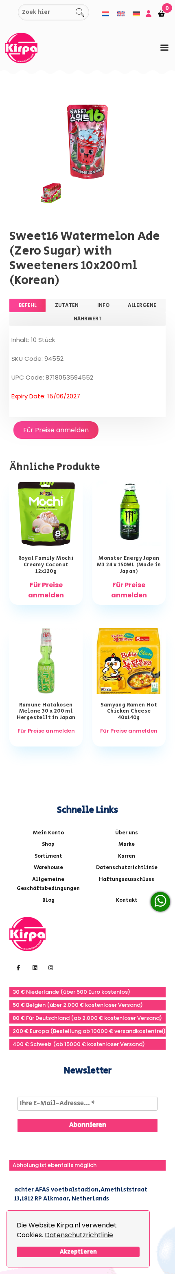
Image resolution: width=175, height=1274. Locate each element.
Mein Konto (48, 833)
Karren (126, 856)
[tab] (164, 47)
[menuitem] (105, 13)
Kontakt (127, 900)
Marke (126, 844)
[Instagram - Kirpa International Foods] (49, 967)
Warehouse (48, 868)
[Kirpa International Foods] (27, 933)
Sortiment (48, 856)
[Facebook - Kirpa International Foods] (17, 967)
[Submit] (10, 12)
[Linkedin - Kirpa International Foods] (33, 967)
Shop (48, 844)
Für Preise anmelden (56, 430)
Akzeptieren (78, 1251)
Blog (48, 900)
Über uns (126, 833)
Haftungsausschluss (126, 879)
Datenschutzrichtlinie (79, 1235)
